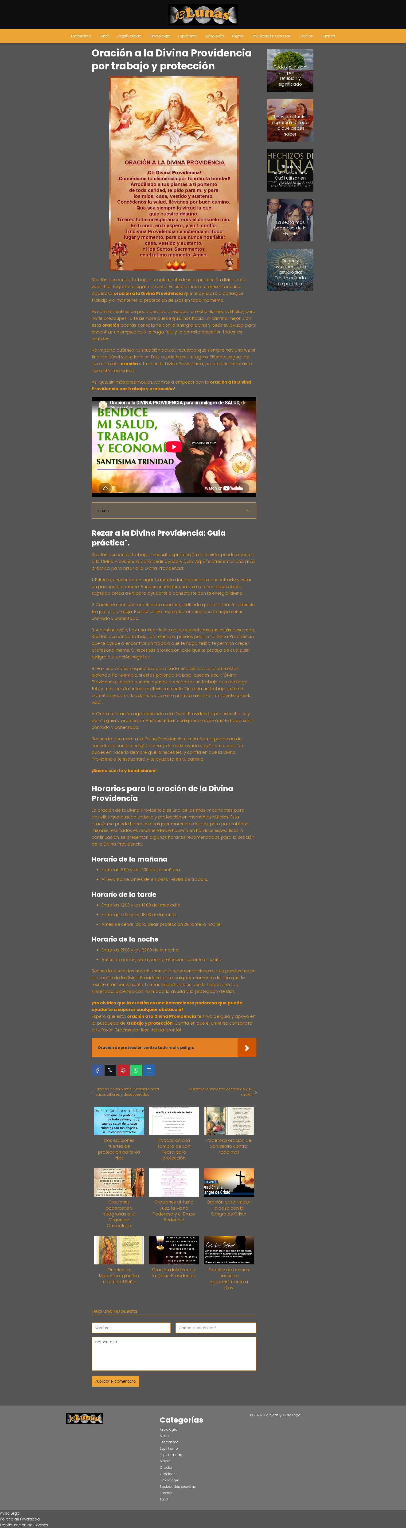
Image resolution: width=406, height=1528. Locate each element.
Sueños (328, 36)
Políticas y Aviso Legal (282, 1415)
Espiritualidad (129, 36)
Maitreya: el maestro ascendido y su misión (221, 1092)
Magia (238, 36)
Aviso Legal (10, 1513)
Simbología (159, 36)
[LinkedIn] (149, 1070)
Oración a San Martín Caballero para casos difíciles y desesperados (127, 1092)
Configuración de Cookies (24, 1525)
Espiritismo (187, 36)
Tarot (104, 36)
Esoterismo (81, 36)
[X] (110, 1070)
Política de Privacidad (20, 1519)
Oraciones (168, 1474)
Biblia (164, 1435)
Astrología (214, 36)
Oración (306, 36)
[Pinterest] (123, 1070)
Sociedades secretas (271, 36)
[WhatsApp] (136, 1070)
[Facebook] (97, 1070)
